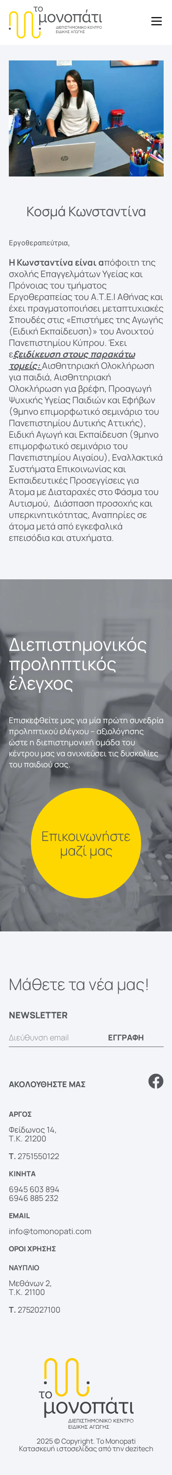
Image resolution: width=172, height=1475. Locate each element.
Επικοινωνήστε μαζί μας (86, 843)
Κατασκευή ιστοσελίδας (58, 1448)
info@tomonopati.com (50, 1231)
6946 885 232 (33, 1198)
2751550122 (38, 1156)
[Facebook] (156, 1081)
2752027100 (39, 1309)
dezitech (139, 1448)
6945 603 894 (34, 1189)
